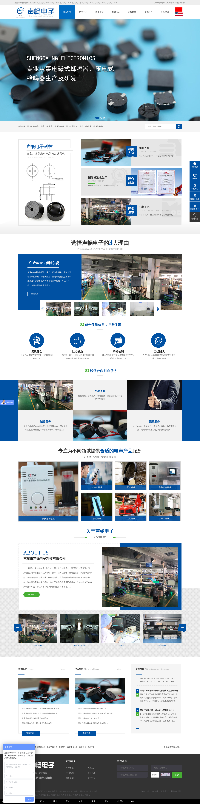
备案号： (65, 791)
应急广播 (91, 747)
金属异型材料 (40, 747)
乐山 (42, 801)
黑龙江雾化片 (89, 3)
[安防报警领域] (53, 521)
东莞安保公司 (72, 747)
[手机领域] (96, 521)
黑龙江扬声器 (67, 3)
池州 (80, 801)
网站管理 (176, 791)
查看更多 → (31, 594)
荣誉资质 (70, 778)
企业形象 (91, 773)
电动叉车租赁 (52, 747)
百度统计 (164, 791)
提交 (177, 775)
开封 (68, 801)
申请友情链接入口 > (172, 747)
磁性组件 (62, 747)
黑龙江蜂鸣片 (101, 3)
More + (63, 669)
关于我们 (148, 12)
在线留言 (132, 12)
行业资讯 (87, 669)
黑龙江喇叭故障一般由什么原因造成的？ (157, 695)
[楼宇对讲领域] (164, 489)
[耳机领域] (130, 489)
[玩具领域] (130, 521)
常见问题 (152, 669)
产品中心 (83, 12)
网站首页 (67, 12)
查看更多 (34, 294)
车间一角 (79, 645)
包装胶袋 (82, 747)
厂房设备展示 (162, 645)
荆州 (55, 801)
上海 (106, 801)
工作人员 (38, 645)
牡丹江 (120, 801)
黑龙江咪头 (112, 3)
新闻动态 (26, 669)
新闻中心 (116, 12)
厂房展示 (120, 645)
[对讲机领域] (96, 489)
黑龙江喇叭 (78, 3)
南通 (93, 801)
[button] (96, 118)
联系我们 (165, 12)
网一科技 (93, 791)
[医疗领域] (164, 521)
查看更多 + (31, 733)
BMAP (154, 791)
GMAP (145, 791)
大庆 (132, 801)
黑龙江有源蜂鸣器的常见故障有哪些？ (156, 715)
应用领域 (99, 12)
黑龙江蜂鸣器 (55, 3)
